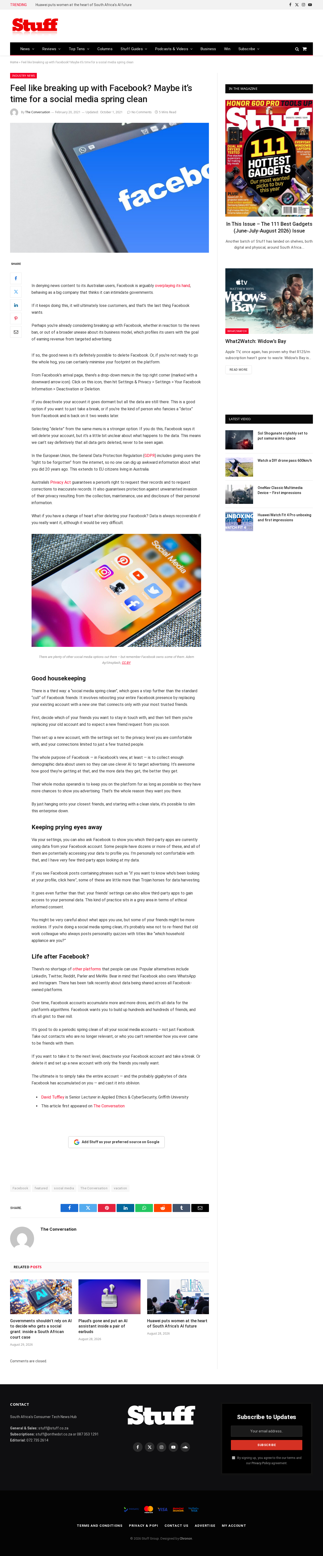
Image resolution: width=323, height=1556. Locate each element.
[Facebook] (16, 278)
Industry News (23, 75)
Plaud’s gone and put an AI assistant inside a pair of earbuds (102, 1326)
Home (14, 62)
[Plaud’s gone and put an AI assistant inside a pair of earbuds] (109, 1296)
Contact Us (177, 1526)
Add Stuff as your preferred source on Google (120, 1142)
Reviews (49, 49)
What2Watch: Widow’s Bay (255, 341)
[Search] (297, 48)
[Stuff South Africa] (35, 26)
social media (64, 1188)
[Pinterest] (16, 318)
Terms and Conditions (100, 1526)
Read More (239, 369)
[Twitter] (16, 292)
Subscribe (246, 49)
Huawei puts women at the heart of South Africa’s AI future (84, 5)
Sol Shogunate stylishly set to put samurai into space (283, 435)
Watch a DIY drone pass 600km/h (285, 460)
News (25, 49)
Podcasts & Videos (171, 49)
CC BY (126, 663)
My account (234, 1526)
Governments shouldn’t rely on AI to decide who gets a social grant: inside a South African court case (41, 1329)
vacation (120, 1188)
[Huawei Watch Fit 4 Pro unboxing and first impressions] (239, 521)
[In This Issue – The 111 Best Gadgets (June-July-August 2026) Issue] (269, 158)
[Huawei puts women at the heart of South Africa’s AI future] (178, 1296)
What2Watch (237, 331)
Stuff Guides (132, 49)
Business (208, 49)
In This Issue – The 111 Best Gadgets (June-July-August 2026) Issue (269, 227)
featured (41, 1188)
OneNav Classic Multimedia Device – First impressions (280, 490)
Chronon (186, 1538)
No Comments (141, 112)
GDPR (149, 455)
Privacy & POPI (143, 1526)
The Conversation (37, 112)
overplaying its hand (172, 285)
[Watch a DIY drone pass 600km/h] (239, 467)
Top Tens (77, 49)
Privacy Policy (261, 1463)
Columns (105, 49)
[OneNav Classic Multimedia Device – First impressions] (239, 494)
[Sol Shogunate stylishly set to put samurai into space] (239, 439)
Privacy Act (60, 482)
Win (227, 49)
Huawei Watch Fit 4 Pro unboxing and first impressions (284, 517)
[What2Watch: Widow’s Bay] (269, 301)
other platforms (87, 969)
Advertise (205, 1526)
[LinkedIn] (16, 305)
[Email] (16, 332)
